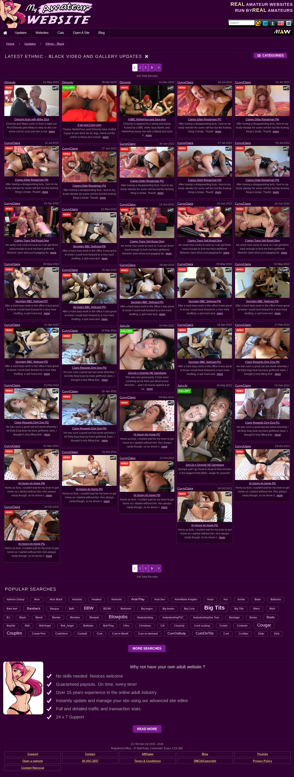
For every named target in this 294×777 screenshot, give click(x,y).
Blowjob (94, 617)
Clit (162, 625)
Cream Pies (39, 633)
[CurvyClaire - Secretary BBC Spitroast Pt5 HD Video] (262, 282)
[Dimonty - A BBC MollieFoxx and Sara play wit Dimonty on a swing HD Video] (147, 100)
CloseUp (179, 625)
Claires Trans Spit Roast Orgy (31, 240)
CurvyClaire (185, 82)
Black (22, 617)
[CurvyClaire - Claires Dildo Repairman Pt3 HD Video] (262, 161)
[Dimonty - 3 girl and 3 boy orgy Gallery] (89, 103)
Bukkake (88, 625)
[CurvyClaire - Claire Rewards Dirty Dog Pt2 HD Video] (31, 403)
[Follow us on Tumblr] (273, 23)
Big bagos (147, 608)
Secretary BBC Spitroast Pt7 (31, 301)
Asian (210, 599)
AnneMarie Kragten (186, 599)
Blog (101, 32)
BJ (8, 617)
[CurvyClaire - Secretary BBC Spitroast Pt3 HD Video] (89, 288)
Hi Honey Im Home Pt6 (31, 483)
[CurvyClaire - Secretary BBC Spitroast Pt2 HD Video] (31, 342)
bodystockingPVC (173, 617)
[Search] (258, 23)
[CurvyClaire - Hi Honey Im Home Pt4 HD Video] (89, 470)
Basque (54, 608)
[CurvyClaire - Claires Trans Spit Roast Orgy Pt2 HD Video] (262, 221)
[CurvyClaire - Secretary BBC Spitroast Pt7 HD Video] (31, 282)
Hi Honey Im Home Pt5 (262, 483)
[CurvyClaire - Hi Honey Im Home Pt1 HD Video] (31, 524)
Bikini (256, 608)
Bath (71, 608)
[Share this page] (288, 23)
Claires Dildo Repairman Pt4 (204, 180)
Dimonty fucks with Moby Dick (31, 119)
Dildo (261, 633)
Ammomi (116, 599)
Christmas (145, 625)
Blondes (75, 617)
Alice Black (56, 599)
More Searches (147, 648)
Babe (258, 599)
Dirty (276, 633)
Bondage (234, 617)
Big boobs (168, 608)
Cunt (226, 633)
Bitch (272, 608)
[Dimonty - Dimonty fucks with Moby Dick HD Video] (31, 100)
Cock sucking (202, 625)
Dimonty (9, 82)
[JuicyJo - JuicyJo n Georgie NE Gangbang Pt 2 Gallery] (147, 348)
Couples (14, 633)
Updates (21, 32)
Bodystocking (145, 617)
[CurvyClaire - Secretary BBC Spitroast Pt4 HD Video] (147, 283)
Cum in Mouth (120, 633)
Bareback (33, 608)
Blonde (56, 617)
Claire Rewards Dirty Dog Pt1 (262, 422)
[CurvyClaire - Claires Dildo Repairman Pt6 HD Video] (262, 100)
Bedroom (126, 608)
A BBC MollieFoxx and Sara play (147, 119)
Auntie (241, 599)
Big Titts (239, 608)
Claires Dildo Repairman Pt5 (31, 179)
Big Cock (189, 608)
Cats (60, 32)
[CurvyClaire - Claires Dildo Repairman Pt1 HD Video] (89, 166)
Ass (225, 599)
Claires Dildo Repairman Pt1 (89, 185)
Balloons (276, 599)
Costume (242, 625)
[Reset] (147, 56)
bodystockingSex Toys (206, 617)
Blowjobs (118, 616)
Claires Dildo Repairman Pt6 (262, 119)
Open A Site (81, 32)
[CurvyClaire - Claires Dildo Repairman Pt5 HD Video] (31, 161)
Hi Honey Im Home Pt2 (204, 525)
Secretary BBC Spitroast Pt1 (204, 362)
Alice (37, 599)
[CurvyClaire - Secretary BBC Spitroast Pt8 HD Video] (89, 227)
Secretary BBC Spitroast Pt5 (262, 301)
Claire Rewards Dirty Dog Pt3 (89, 367)
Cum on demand (148, 633)
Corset (223, 625)
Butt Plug (108, 625)
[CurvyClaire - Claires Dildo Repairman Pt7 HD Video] (204, 100)
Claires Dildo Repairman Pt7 (204, 119)
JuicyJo (125, 325)
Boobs (253, 617)
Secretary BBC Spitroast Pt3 (89, 307)
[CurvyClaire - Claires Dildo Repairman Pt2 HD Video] (147, 161)
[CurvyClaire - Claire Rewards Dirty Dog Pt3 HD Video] (89, 348)
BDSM (107, 608)
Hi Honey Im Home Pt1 (31, 543)
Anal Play (138, 599)
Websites (42, 32)
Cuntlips (243, 633)
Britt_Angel (67, 625)
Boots (271, 617)
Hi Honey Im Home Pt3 (147, 495)
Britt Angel (45, 625)
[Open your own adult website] (23, 687)
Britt (27, 625)
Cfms (126, 625)
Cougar (264, 625)
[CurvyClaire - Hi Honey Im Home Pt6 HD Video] (31, 464)
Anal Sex (159, 599)
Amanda (77, 599)
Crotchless (61, 633)
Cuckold (82, 633)
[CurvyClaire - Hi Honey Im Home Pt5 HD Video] (262, 464)
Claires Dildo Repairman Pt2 (147, 181)
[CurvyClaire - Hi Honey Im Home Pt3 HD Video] (147, 476)
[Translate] (281, 23)
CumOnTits (205, 633)
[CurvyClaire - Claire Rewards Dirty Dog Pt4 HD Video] (89, 409)
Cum (99, 633)
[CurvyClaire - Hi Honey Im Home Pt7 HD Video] (147, 415)
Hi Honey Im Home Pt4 (89, 489)
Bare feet (12, 608)
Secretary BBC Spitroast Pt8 (89, 246)
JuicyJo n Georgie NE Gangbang (147, 373)
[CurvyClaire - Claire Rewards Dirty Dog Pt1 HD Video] (262, 403)
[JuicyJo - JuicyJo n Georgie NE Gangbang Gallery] (204, 424)
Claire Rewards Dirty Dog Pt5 (262, 362)
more (52, 131)
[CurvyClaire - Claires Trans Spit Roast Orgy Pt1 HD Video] (147, 222)
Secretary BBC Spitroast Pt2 (31, 361)
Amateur (97, 599)
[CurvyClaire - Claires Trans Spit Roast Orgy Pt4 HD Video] (31, 221)
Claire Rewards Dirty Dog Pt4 (89, 428)
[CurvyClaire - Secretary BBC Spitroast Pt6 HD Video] (204, 282)
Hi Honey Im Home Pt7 (147, 434)
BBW (89, 608)
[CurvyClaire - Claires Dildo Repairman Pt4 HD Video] (204, 161)
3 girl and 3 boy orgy (89, 125)
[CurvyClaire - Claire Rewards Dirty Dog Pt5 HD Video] (262, 343)
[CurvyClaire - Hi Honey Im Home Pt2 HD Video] (204, 506)
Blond (39, 617)
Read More (147, 729)
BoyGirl (11, 625)
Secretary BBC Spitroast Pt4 (147, 302)
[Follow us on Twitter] (265, 23)
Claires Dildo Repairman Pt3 (262, 180)
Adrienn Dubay (15, 599)
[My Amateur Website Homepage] (5, 32)
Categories (273, 55)
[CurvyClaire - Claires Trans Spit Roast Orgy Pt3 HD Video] (204, 221)
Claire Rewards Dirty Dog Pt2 (31, 422)
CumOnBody (176, 633)
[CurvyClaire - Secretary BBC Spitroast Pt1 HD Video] (204, 343)
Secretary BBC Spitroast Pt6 (204, 301)
